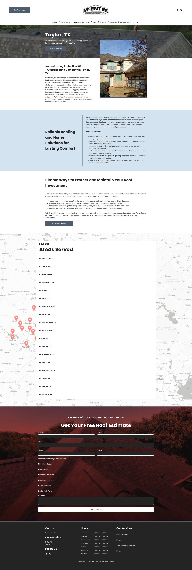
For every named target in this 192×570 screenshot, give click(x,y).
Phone (99, 450)
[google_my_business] (181, 10)
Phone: (40, 450)
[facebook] (177, 10)
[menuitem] (55, 22)
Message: (41, 495)
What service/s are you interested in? (52, 459)
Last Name (101, 433)
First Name (42, 433)
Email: (40, 441)
